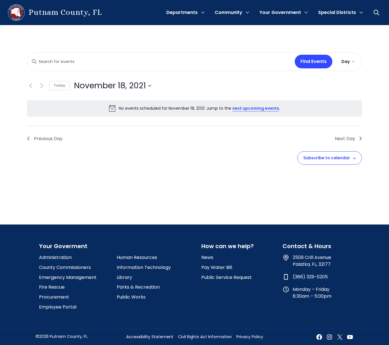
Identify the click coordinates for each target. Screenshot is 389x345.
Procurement (54, 297)
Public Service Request (226, 277)
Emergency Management (68, 277)
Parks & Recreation (138, 287)
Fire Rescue (52, 287)
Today (59, 85)
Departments (182, 12)
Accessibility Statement (149, 337)
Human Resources (137, 257)
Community (228, 12)
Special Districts (337, 12)
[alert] (194, 108)
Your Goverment (63, 246)
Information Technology (144, 267)
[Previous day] (30, 85)
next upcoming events (255, 108)
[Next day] (41, 85)
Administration (55, 257)
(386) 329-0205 (310, 276)
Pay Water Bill (216, 267)
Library (124, 277)
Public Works (131, 297)
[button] (377, 12)
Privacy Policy (249, 337)
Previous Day (48, 138)
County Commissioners (65, 267)
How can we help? (227, 246)
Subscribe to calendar (326, 158)
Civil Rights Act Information (205, 337)
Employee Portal (57, 307)
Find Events (313, 61)
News (207, 257)
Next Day (345, 138)
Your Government (280, 12)
